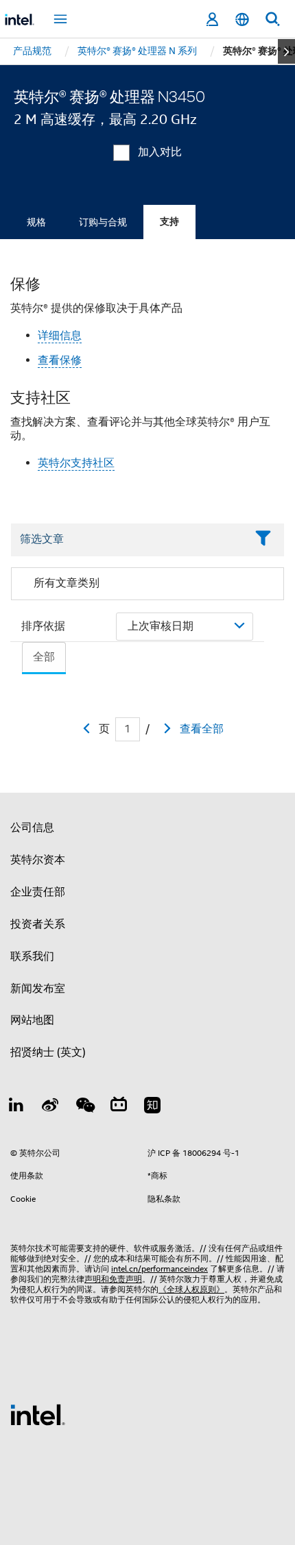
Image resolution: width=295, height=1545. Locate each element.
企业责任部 (37, 892)
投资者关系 (37, 924)
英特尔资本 (37, 860)
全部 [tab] (44, 657)
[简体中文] (242, 19)
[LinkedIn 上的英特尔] (16, 1107)
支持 (169, 221)
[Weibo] (50, 1107)
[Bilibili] (118, 1107)
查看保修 (60, 360)
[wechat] (84, 1107)
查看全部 (202, 729)
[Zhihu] (152, 1107)
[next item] (286, 51)
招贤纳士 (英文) (48, 1052)
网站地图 (32, 1020)
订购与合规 (103, 222)
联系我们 (32, 956)
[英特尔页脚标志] (37, 1414)
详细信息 (60, 336)
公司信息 (32, 828)
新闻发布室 (37, 989)
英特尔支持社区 (76, 463)
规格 (36, 222)
